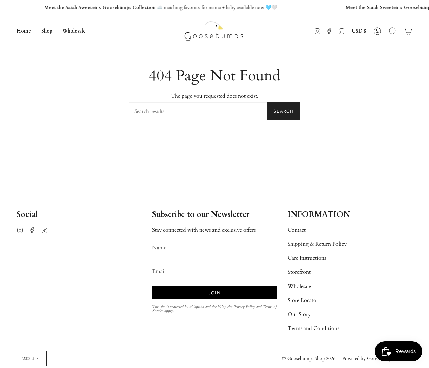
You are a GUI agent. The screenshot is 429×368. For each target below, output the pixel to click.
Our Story (299, 314)
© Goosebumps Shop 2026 (308, 358)
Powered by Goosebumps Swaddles (377, 358)
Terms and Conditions (313, 328)
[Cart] (408, 31)
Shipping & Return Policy (317, 244)
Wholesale (299, 286)
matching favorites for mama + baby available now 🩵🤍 (160, 7)
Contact (297, 230)
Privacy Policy (244, 306)
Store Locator (303, 300)
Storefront (299, 272)
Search (283, 111)
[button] (46, 31)
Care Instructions (307, 258)
